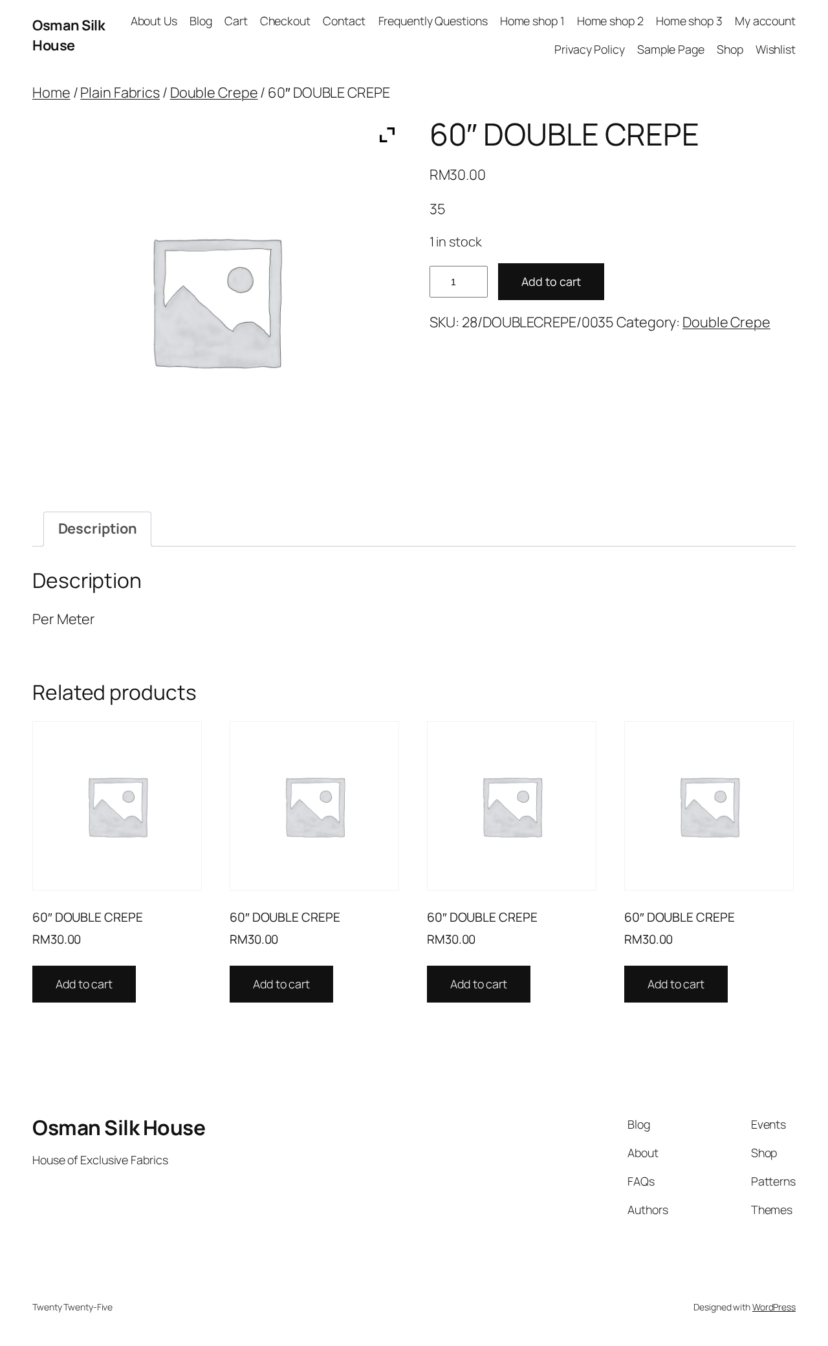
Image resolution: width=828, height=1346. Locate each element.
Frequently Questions (433, 20)
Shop (730, 49)
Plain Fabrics (120, 92)
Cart (236, 20)
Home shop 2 (610, 20)
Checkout (285, 20)
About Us (154, 20)
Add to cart (551, 281)
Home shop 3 (689, 20)
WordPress (774, 1307)
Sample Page (670, 49)
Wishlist (776, 49)
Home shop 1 (532, 20)
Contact (344, 20)
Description (97, 528)
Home (51, 92)
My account (765, 20)
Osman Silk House (68, 35)
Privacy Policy (589, 49)
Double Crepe (214, 92)
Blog (201, 20)
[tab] (97, 529)
